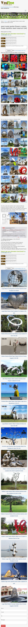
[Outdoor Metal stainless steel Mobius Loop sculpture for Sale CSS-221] (14, 323)
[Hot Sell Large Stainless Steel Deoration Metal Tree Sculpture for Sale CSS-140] (14, 436)
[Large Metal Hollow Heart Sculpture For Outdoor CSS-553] (14, 300)
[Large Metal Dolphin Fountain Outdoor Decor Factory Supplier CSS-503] (14, 593)
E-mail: (2, 612)
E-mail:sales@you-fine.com (7, 7)
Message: (3, 619)
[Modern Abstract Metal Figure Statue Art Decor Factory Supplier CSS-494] (14, 345)
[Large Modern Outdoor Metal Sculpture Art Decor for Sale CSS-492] (14, 413)
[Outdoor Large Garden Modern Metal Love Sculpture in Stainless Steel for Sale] (14, 526)
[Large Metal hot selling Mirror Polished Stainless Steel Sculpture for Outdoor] (14, 278)
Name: (2, 608)
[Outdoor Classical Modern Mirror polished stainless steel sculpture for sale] (14, 503)
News (5, 21)
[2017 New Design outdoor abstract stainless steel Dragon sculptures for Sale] (14, 368)
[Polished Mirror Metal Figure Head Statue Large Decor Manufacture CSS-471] (14, 390)
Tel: (1, 615)
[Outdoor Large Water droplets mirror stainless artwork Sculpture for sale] (14, 548)
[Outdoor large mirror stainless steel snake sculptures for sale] (14, 571)
